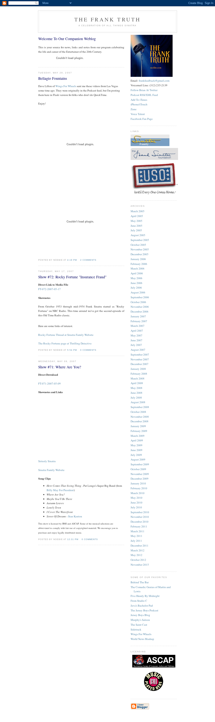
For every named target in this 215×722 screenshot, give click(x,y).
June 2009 (136, 450)
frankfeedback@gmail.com (154, 80)
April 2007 (137, 330)
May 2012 (136, 555)
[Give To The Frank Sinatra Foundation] (154, 159)
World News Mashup (142, 639)
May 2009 (136, 445)
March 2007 (137, 326)
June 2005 (136, 226)
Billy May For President (60, 490)
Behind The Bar (140, 582)
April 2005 (137, 216)
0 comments (88, 350)
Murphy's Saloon (140, 620)
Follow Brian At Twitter (144, 90)
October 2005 (138, 245)
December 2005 (139, 254)
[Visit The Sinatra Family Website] (150, 145)
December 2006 (139, 311)
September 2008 (140, 407)
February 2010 (139, 488)
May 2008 (136, 388)
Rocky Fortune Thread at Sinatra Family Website (65, 335)
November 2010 (140, 517)
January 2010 (138, 483)
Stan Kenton (75, 516)
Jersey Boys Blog (140, 615)
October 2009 (138, 469)
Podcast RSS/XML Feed (144, 95)
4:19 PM (72, 260)
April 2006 (137, 273)
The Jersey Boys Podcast (144, 610)
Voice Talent (138, 114)
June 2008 (136, 393)
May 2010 (136, 498)
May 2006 (136, 278)
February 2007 (139, 321)
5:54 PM (72, 350)
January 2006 (138, 259)
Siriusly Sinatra (47, 461)
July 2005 (136, 230)
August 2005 (138, 235)
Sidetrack (136, 629)
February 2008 (139, 373)
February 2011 (139, 526)
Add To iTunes (139, 100)
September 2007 (140, 354)
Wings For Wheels (65, 86)
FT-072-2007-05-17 (49, 289)
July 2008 (136, 397)
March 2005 (137, 211)
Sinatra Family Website (51, 470)
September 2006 (140, 297)
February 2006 (139, 264)
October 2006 (138, 302)
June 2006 (136, 283)
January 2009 (138, 426)
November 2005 (140, 249)
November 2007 (140, 359)
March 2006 (137, 268)
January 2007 (138, 316)
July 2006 (136, 287)
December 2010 (139, 521)
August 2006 (138, 292)
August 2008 (138, 402)
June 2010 (136, 502)
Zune (133, 109)
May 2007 (136, 335)
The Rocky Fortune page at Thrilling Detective (65, 343)
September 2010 (140, 512)
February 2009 (139, 431)
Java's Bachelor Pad (142, 605)
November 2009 (140, 474)
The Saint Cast (139, 625)
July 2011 (136, 541)
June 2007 (136, 340)
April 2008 (137, 383)
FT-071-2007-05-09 (49, 383)
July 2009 (136, 455)
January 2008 (138, 369)
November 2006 (140, 307)
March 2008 (137, 378)
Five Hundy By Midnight (145, 596)
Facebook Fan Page (142, 119)
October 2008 (138, 412)
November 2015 (140, 564)
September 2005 (140, 240)
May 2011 (136, 536)
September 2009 (140, 464)
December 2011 (139, 545)
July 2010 (136, 507)
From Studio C (139, 601)
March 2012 (137, 550)
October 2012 (138, 560)
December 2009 (139, 478)
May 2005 (136, 221)
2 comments (88, 260)
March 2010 (137, 493)
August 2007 (138, 350)
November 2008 (140, 417)
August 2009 (138, 459)
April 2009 (137, 440)
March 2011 (137, 531)
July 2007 (136, 345)
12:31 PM (72, 539)
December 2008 (139, 421)
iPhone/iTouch (139, 104)
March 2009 (137, 436)
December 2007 (139, 364)
